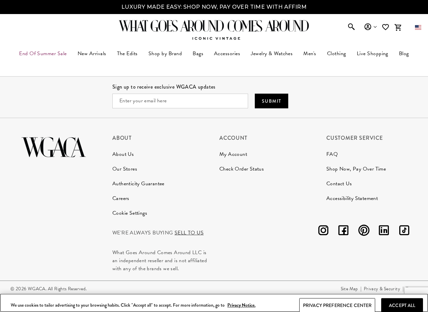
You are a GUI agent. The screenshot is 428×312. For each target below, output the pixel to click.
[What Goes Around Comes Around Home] (214, 25)
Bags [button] (198, 53)
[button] (418, 27)
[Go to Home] (54, 146)
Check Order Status (241, 169)
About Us (123, 154)
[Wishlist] (386, 27)
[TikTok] (404, 231)
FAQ (332, 154)
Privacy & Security (382, 288)
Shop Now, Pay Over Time (356, 169)
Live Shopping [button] (372, 53)
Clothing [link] (336, 53)
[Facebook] (343, 231)
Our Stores (124, 169)
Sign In (370, 27)
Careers (120, 198)
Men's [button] (309, 53)
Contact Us (339, 184)
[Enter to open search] (351, 27)
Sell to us (189, 233)
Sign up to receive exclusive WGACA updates (164, 87)
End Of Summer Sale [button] (43, 53)
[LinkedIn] (384, 231)
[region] (214, 303)
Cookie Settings (129, 213)
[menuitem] (92, 53)
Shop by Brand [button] (165, 53)
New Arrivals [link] (92, 53)
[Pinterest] (363, 231)
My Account (233, 154)
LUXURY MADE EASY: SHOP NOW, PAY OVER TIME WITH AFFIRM (214, 7)
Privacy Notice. (241, 305)
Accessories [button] (227, 53)
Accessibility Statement (352, 198)
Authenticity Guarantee (138, 184)
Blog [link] (404, 53)
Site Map (349, 288)
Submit (271, 101)
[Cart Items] (398, 27)
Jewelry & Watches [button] (272, 53)
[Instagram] (323, 231)
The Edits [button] (127, 53)
